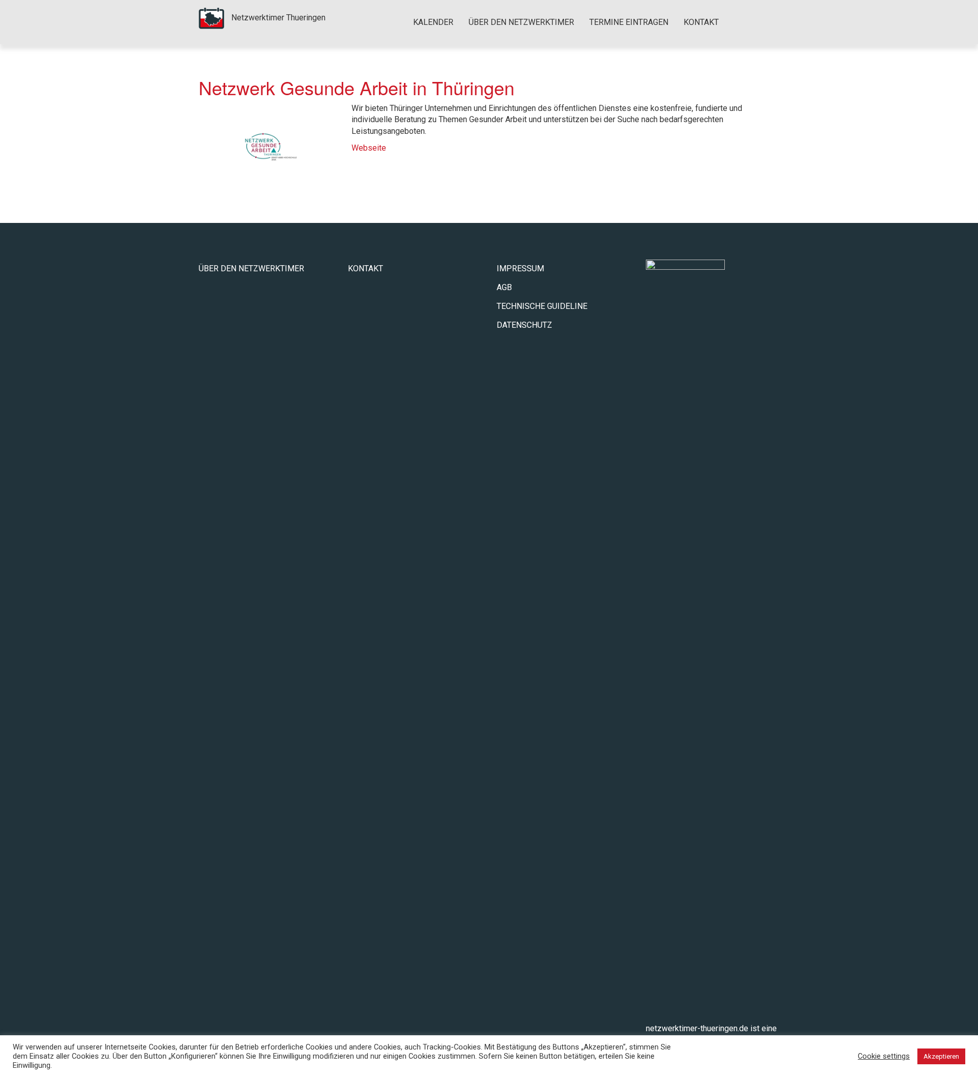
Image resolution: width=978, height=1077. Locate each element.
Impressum (520, 268)
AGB (504, 287)
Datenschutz (524, 325)
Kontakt (701, 22)
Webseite (368, 148)
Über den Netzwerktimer (521, 22)
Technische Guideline (542, 306)
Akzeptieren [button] (941, 1056)
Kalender (433, 22)
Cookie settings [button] (884, 1056)
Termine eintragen (628, 22)
